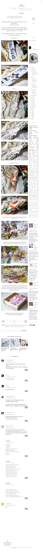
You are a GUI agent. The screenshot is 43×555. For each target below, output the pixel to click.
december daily (32, 205)
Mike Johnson (9, 426)
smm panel (8, 446)
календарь (31, 209)
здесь (17, 38)
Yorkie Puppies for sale (10, 489)
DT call (31, 206)
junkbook (36, 211)
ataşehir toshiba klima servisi (12, 476)
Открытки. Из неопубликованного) (14, 349)
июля (32, 97)
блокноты (31, 160)
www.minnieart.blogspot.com (12, 419)
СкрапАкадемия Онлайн (33, 194)
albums (30, 140)
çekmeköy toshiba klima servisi (12, 464)
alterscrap (31, 146)
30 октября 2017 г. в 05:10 (11, 362)
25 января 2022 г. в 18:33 (10, 427)
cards (11, 325)
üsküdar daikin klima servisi (12, 472)
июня (32, 98)
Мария (7, 375)
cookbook (36, 203)
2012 (31, 115)
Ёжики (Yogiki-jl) (10, 396)
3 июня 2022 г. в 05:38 (10, 462)
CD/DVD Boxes (32, 159)
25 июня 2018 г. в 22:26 (10, 414)
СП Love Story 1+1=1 (33, 200)
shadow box (32, 212)
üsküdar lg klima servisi (11, 467)
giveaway (30, 175)
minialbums (7, 326)
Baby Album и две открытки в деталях (5, 349)
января (32, 107)
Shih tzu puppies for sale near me (13, 492)
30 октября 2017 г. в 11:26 (11, 387)
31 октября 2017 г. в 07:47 (11, 398)
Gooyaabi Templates (29, 547)
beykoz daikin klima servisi (11, 470)
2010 (31, 118)
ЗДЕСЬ (16, 218)
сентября (33, 95)
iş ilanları (8, 447)
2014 (31, 112)
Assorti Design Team (33, 172)
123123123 (8, 503)
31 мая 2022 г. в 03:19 (10, 442)
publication (31, 197)
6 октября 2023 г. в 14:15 (10, 505)
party (36, 215)
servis (7, 453)
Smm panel (8, 444)
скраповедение (34, 196)
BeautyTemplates (18, 547)
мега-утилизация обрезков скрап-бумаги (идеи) (33, 170)
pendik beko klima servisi (11, 475)
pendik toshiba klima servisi (12, 473)
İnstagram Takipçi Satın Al (11, 448)
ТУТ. (19, 290)
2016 (31, 108)
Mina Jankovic (9, 412)
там (18, 162)
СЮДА (25, 243)
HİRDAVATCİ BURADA (10, 450)
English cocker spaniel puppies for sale (14, 496)
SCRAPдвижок (31, 211)
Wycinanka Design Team (33, 183)
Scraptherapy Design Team (19, 326)
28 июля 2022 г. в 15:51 (10, 484)
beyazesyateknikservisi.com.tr (12, 451)
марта (32, 103)
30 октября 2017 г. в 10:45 (11, 376)
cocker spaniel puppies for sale (12, 495)
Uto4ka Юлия (9, 360)
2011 (31, 117)
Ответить (26, 380)
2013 (31, 113)
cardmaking (7, 325)
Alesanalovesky (7, 545)
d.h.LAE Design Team (34, 184)
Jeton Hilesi (8, 454)
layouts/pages (24, 325)
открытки (35, 127)
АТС (37, 205)
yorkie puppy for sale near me (12, 491)
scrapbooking (11, 326)
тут (16, 88)
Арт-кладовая (31, 174)
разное (30, 150)
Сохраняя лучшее (32, 190)
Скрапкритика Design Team (33, 217)
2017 (31, 67)
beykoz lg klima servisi (10, 466)
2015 (31, 110)
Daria (7, 385)
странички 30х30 (33, 141)
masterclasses (32, 147)
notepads (36, 160)
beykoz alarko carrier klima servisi (13, 469)
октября (32, 69)
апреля (32, 102)
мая (32, 100)
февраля (32, 105)
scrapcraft (33, 162)
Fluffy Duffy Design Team (16, 325)
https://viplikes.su (24, 431)
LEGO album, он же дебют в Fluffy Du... (23, 349)
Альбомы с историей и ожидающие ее (34, 86)
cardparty (35, 208)
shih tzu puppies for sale (11, 493)
